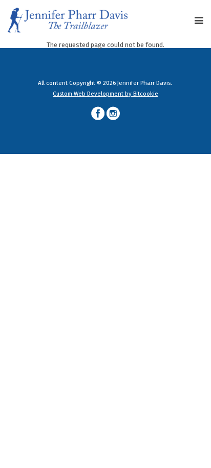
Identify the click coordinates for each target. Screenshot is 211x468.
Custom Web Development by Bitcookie (105, 93)
